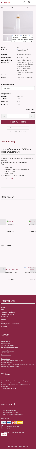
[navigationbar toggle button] (33, 2)
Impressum (4, 326)
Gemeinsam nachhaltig (8, 312)
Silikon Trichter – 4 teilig (10, 272)
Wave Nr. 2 (11, 224)
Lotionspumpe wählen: (8, 84)
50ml (12, 179)
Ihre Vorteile (4, 317)
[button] (4, 116)
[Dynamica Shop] (5, 2)
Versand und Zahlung (7, 314)
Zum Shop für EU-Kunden (8, 388)
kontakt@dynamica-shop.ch (9, 347)
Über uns (3, 307)
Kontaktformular (6, 355)
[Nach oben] (5, 446)
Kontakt (3, 319)
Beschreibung (8, 141)
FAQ (2, 310)
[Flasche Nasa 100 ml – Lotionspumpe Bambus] (18, 22)
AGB (2, 321)
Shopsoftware (12, 446)
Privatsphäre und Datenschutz (10, 324)
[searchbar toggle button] (24, 2)
